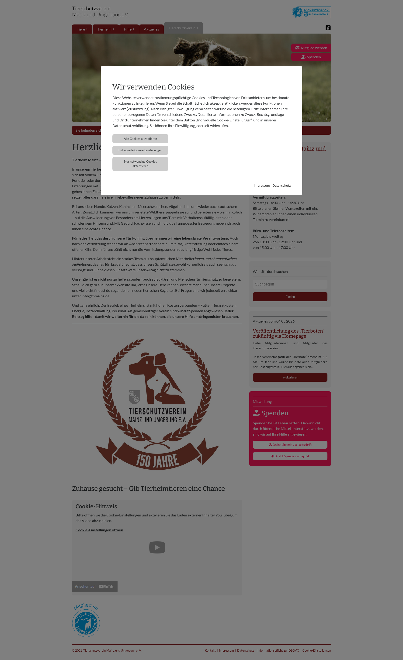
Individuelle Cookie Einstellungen (140, 150)
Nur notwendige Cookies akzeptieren (140, 164)
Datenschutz (281, 185)
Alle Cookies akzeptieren (140, 139)
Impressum (262, 185)
